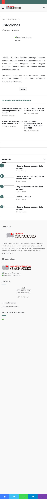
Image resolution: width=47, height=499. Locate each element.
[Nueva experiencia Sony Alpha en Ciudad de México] (8, 179)
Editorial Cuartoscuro (12, 30)
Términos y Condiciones (10, 306)
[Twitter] (22, 297)
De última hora (14, 19)
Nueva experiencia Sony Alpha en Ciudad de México (30, 177)
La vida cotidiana (23, 197)
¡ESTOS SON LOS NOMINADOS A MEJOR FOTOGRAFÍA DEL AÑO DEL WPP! (33, 124)
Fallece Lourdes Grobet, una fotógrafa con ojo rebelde (12, 110)
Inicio (6, 19)
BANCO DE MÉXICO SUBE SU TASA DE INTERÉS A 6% (34, 109)
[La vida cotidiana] (8, 200)
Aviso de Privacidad (9, 303)
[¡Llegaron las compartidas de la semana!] (8, 169)
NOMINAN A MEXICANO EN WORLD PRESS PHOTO (12, 122)
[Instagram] (25, 297)
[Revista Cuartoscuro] (15, 7)
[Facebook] (19, 297)
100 (24, 89)
